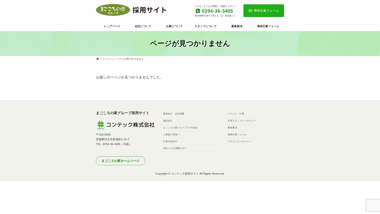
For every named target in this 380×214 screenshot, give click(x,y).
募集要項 (232, 127)
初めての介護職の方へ (175, 148)
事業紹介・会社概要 (173, 114)
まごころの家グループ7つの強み (180, 127)
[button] (120, 161)
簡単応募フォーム (266, 10)
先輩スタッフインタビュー (242, 120)
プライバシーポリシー (239, 141)
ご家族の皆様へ (171, 134)
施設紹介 (168, 120)
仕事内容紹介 (170, 141)
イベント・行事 (236, 114)
